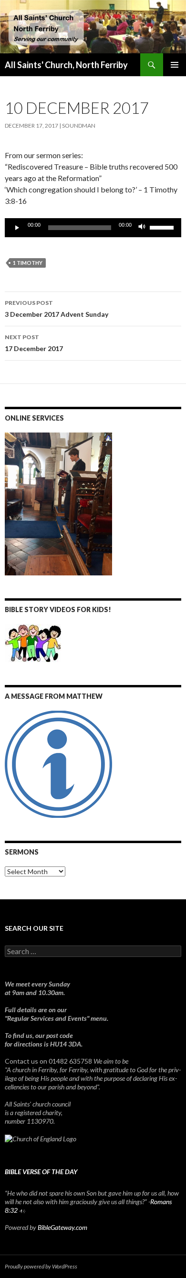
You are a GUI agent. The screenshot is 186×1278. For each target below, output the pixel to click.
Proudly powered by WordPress (41, 1266)
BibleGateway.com (62, 1227)
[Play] (17, 227)
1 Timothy (27, 263)
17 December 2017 (34, 342)
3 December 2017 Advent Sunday (56, 308)
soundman (78, 125)
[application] (93, 227)
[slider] (163, 226)
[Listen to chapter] (22, 1210)
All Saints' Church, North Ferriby (66, 65)
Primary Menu (174, 64)
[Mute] (142, 227)
